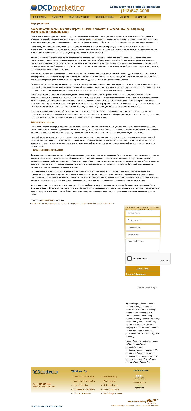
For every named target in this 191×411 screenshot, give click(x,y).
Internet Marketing (117, 405)
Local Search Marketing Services (147, 405)
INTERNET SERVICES (104, 17)
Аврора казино (40, 23)
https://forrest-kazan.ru (96, 39)
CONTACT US (141, 17)
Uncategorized (47, 200)
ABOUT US (124, 17)
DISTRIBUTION (39, 17)
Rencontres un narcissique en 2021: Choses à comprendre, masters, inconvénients (65, 203)
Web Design (130, 405)
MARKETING (57, 17)
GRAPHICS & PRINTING (79, 17)
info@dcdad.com (47, 386)
